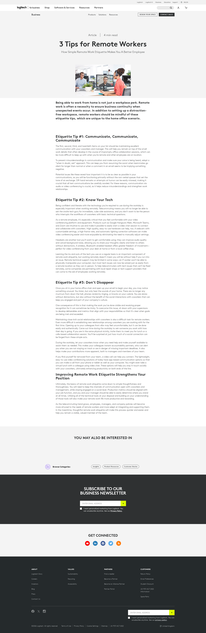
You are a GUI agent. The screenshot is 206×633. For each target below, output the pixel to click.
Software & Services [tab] (64, 7)
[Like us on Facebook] (32, 611)
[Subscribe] (123, 503)
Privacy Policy (79, 626)
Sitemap (104, 626)
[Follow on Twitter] (38, 611)
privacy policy (161, 620)
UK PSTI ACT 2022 (117, 626)
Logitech (140, 2)
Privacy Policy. (116, 511)
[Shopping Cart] (186, 8)
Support (175, 2)
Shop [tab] (47, 7)
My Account (178, 8)
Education (167, 2)
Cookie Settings (92, 626)
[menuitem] (92, 14)
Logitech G (149, 2)
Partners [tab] (98, 7)
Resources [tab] (84, 7)
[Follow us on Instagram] (44, 611)
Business (158, 2)
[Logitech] (29, 7)
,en (186, 2)
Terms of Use (66, 626)
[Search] (165, 8)
